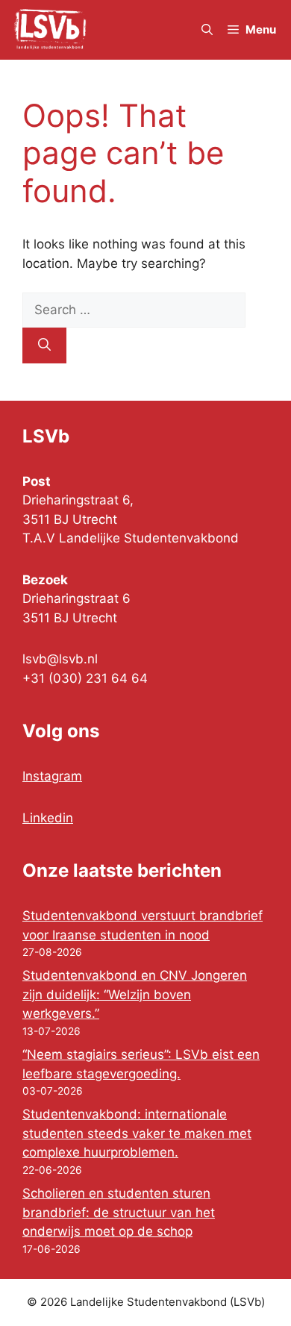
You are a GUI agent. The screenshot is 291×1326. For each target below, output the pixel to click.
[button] (207, 30)
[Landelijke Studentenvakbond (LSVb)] (50, 30)
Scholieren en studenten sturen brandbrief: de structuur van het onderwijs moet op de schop (118, 1212)
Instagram (52, 776)
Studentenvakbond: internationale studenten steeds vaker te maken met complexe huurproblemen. (136, 1133)
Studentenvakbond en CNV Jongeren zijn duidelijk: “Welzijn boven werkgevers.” (134, 994)
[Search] (44, 345)
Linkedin (47, 817)
